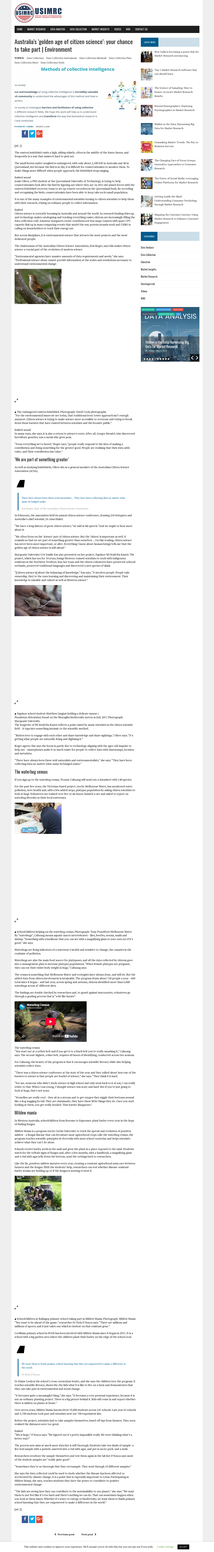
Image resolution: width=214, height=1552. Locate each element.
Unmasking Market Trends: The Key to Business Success (169, 344)
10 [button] (168, 359)
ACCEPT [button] (183, 1546)
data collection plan (120, 58)
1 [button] (145, 359)
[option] (170, 334)
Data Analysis (57, 29)
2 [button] (147, 359)
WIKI (128, 29)
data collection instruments (61, 58)
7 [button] (160, 359)
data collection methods (93, 58)
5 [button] (155, 359)
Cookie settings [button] (165, 1546)
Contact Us (141, 29)
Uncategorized (148, 284)
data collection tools (52, 62)
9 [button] (166, 359)
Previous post (66, 1534)
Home (19, 29)
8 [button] (163, 359)
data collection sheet (26, 62)
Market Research (36, 29)
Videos (117, 29)
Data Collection (78, 29)
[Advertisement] (167, 388)
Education (145, 262)
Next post (87, 1534)
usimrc (30, 126)
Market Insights (100, 29)
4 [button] (152, 359)
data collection (35, 58)
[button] (192, 358)
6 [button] (158, 359)
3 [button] (150, 359)
